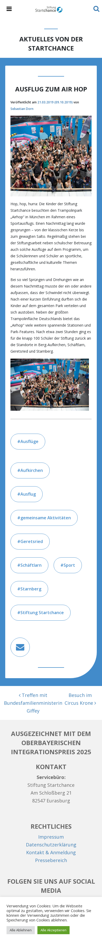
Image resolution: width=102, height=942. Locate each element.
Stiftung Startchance (42, 612)
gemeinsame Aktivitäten (45, 518)
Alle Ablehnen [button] (21, 930)
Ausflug (28, 494)
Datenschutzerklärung (51, 844)
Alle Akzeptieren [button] (53, 930)
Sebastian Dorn (21, 109)
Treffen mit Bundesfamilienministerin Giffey (33, 703)
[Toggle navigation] (9, 9)
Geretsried (31, 541)
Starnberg (30, 589)
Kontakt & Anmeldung (51, 852)
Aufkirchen (31, 470)
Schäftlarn (31, 565)
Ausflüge (29, 441)
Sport (69, 565)
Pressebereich (51, 860)
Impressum (51, 837)
